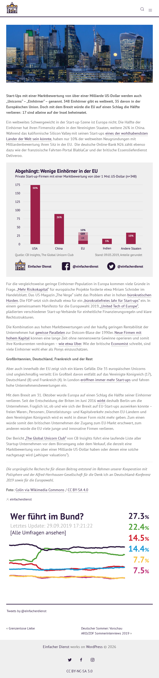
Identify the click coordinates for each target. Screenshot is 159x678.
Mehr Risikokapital (33, 289)
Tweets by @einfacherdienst (26, 611)
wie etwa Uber (70, 343)
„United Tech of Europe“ (119, 306)
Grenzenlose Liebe (22, 628)
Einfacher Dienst (56, 646)
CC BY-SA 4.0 (78, 489)
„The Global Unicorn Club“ (45, 438)
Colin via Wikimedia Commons (40, 489)
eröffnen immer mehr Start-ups (106, 379)
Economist (119, 343)
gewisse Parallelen (50, 332)
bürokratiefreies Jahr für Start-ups (111, 300)
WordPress (94, 646)
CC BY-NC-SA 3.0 (79, 671)
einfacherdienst (21, 499)
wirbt (101, 400)
